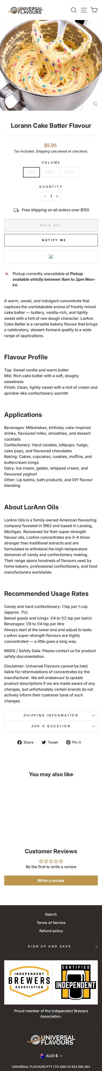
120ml (69, 172)
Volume (51, 162)
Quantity (51, 187)
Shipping (43, 151)
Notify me (54, 240)
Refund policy (51, 931)
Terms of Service (51, 923)
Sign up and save (49, 946)
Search (51, 914)
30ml (49, 172)
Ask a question (51, 726)
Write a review (51, 880)
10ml (31, 172)
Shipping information (51, 715)
